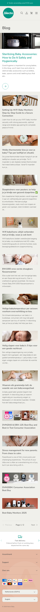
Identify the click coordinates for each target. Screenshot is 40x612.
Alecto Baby (10, 606)
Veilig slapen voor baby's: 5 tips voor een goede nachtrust (19, 347)
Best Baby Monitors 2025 (14, 512)
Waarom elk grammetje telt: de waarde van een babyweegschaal (18, 387)
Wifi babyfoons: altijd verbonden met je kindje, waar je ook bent (18, 233)
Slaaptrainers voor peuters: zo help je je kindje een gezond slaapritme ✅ (20, 191)
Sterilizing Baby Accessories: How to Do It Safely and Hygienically (19, 57)
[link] (8, 525)
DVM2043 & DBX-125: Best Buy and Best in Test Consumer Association (19, 426)
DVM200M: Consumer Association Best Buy (18, 489)
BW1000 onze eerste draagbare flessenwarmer (17, 270)
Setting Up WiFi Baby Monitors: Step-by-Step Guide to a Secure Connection (17, 112)
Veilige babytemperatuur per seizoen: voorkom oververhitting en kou (20, 310)
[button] (31, 13)
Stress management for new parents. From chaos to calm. (19, 452)
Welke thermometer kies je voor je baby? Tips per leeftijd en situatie (18, 151)
